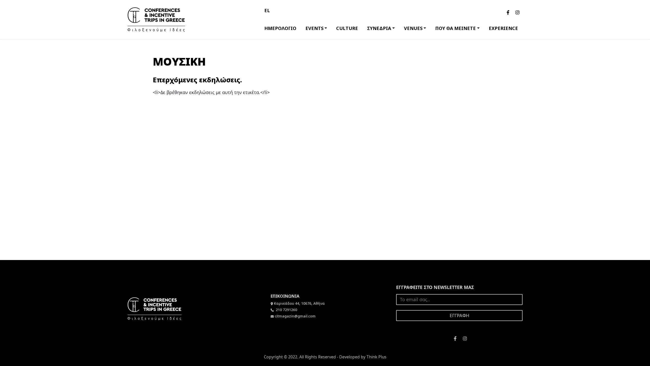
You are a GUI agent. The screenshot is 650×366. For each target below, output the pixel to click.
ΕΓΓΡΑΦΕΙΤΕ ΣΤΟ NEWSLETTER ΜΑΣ (435, 287)
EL (267, 10)
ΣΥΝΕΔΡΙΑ (379, 28)
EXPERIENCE (503, 28)
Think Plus (376, 357)
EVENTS (314, 28)
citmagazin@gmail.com (295, 316)
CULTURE (347, 28)
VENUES (413, 28)
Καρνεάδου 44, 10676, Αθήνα (299, 303)
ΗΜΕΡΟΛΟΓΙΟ (280, 28)
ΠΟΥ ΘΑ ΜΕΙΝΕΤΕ (455, 28)
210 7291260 (286, 309)
